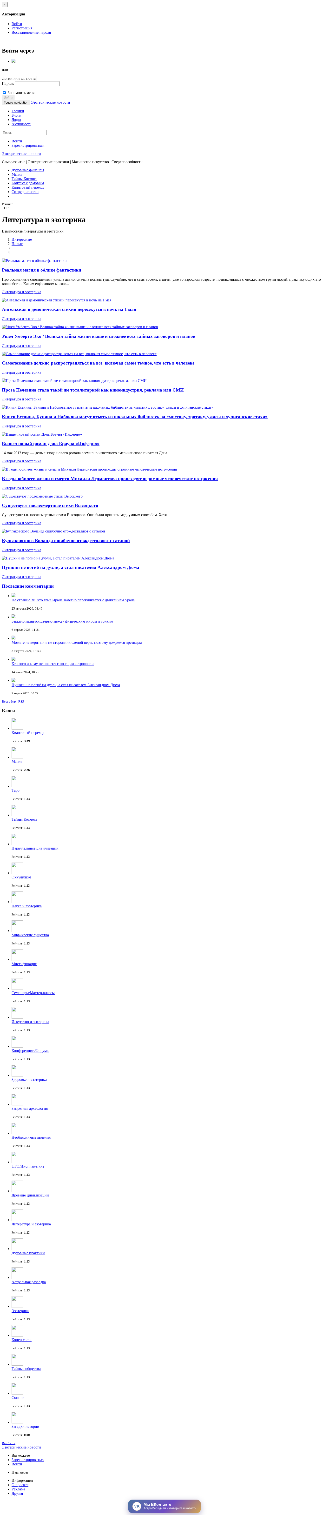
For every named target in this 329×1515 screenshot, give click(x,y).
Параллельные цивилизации (35, 848)
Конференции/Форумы (30, 1051)
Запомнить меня (20, 93)
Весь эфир (9, 701)
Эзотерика (20, 1311)
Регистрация (22, 28)
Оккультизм (21, 877)
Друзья (17, 1493)
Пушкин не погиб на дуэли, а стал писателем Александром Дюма (70, 567)
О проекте (20, 1485)
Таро (16, 790)
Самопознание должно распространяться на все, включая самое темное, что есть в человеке (98, 362)
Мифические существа (30, 935)
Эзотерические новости (50, 102)
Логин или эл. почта (19, 78)
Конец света (22, 1340)
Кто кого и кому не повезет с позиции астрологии (53, 664)
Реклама (18, 1489)
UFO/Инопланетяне (28, 1166)
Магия (17, 174)
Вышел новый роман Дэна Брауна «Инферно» (50, 443)
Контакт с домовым (28, 183)
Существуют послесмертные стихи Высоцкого (50, 505)
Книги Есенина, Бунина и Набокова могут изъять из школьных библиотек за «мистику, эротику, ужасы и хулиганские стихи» (135, 416)
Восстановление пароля (31, 32)
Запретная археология (30, 1108)
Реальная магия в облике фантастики (41, 269)
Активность (21, 124)
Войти (17, 24)
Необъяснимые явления (31, 1137)
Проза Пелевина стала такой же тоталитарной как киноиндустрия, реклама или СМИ (93, 389)
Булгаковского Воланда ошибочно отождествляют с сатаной (66, 540)
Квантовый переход (28, 187)
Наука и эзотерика (27, 906)
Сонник (18, 1397)
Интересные (22, 239)
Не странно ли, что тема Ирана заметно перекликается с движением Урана (73, 600)
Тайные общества (26, 1369)
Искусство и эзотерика (30, 1022)
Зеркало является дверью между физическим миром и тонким (62, 621)
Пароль (8, 83)
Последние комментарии (28, 586)
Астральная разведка (29, 1282)
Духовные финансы (28, 170)
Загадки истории (25, 1426)
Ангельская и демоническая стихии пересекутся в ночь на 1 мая (69, 309)
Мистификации (24, 964)
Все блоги (8, 1443)
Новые (17, 244)
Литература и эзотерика (21, 292)
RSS (21, 701)
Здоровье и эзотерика (29, 1079)
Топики (18, 111)
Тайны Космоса (24, 179)
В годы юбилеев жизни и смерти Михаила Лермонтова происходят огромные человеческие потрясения (110, 478)
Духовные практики (28, 1253)
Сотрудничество (25, 192)
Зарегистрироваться (28, 145)
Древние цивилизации (30, 1195)
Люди (16, 120)
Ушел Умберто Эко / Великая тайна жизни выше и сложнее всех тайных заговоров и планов (98, 336)
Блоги (16, 115)
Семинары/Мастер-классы (33, 993)
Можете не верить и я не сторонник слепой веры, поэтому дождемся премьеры (77, 642)
